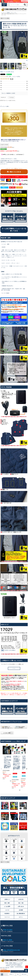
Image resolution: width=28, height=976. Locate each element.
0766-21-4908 (7, 940)
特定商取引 (7, 913)
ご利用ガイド (11, 974)
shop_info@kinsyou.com (11, 950)
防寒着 (8, 12)
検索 (25, 5)
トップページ (3, 12)
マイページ (7, 917)
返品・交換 (20, 902)
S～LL (14, 668)
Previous (2, 45)
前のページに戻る (5, 18)
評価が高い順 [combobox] (3, 97)
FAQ (18, 974)
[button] (1, 768)
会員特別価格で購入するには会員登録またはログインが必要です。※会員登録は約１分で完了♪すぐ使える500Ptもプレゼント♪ (14, 162)
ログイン (21, 917)
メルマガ (7, 910)
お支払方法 (20, 899)
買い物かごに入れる (14, 172)
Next (26, 45)
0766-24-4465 (7, 929)
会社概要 (21, 910)
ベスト (11, 12)
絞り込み (12, 97)
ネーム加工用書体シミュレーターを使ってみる (14, 230)
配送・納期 (7, 902)
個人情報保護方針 (21, 913)
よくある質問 (7, 906)
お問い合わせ (24, 974)
